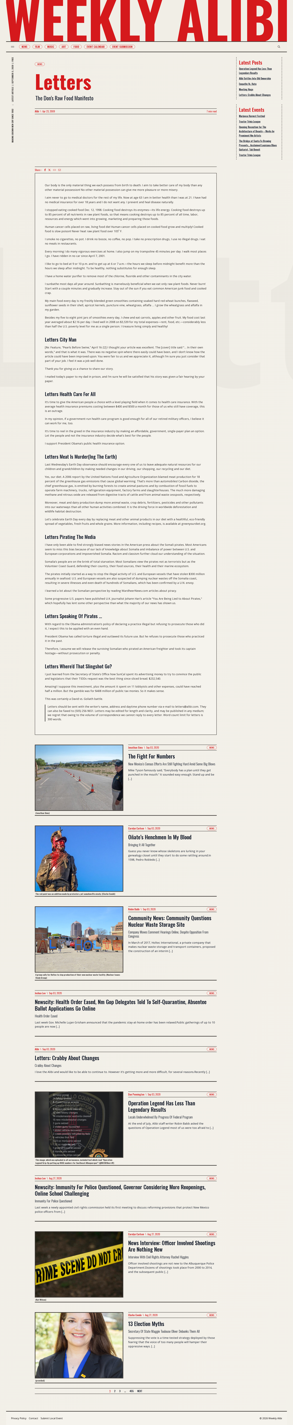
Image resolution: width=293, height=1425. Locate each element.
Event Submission (122, 47)
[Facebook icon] (45, 170)
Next (139, 1391)
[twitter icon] (49, 170)
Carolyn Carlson (136, 828)
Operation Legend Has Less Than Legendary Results (255, 71)
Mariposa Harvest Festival (252, 116)
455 (132, 1391)
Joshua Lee (40, 993)
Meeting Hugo (246, 89)
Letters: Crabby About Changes (255, 95)
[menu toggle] (12, 47)
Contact (33, 1418)
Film (37, 47)
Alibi (37, 111)
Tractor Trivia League (249, 121)
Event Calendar (96, 47)
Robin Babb (133, 909)
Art (64, 47)
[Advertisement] (126, 140)
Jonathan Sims (135, 747)
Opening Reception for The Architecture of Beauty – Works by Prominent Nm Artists (256, 131)
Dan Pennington (136, 1094)
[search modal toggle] (279, 46)
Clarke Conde (135, 1315)
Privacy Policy (18, 1418)
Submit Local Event (52, 1418)
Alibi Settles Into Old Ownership (255, 78)
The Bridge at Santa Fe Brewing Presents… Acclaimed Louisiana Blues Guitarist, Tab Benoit (258, 145)
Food (76, 47)
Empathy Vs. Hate (248, 84)
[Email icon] (59, 170)
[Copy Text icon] (54, 170)
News (24, 47)
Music (50, 47)
